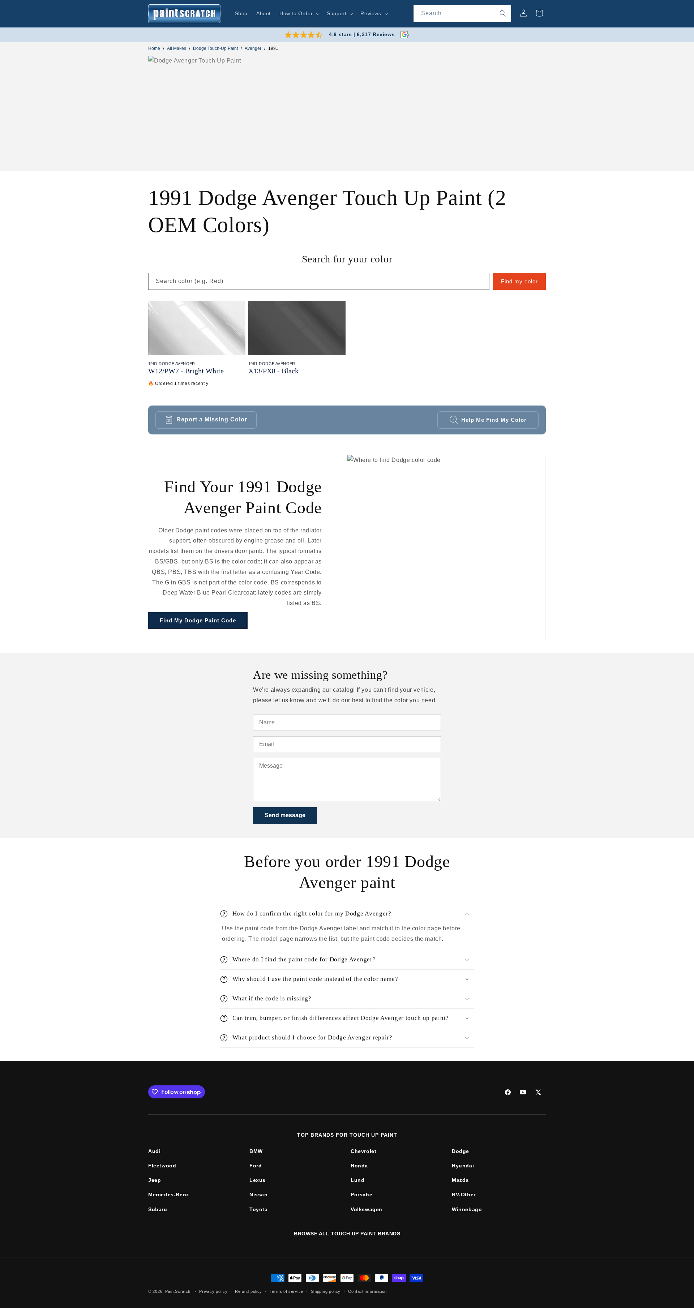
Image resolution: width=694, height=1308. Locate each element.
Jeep (154, 1180)
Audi (154, 1151)
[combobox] (462, 13)
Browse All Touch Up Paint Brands (347, 1233)
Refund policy (248, 1291)
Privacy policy (213, 1291)
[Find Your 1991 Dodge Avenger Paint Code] (446, 547)
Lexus (257, 1180)
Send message (285, 815)
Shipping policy (326, 1291)
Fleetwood (162, 1165)
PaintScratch (177, 1291)
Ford (255, 1165)
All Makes (176, 48)
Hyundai (463, 1165)
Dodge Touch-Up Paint (215, 48)
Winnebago (467, 1209)
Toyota (258, 1209)
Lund (357, 1180)
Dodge (460, 1151)
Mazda (460, 1180)
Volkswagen (366, 1209)
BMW (256, 1151)
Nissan (258, 1194)
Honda (359, 1165)
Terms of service (286, 1291)
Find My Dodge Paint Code (198, 620)
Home (154, 48)
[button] (298, 13)
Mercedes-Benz (168, 1194)
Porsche (361, 1194)
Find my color (519, 281)
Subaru (157, 1209)
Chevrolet (363, 1151)
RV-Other (464, 1194)
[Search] (503, 13)
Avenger (253, 48)
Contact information (367, 1291)
